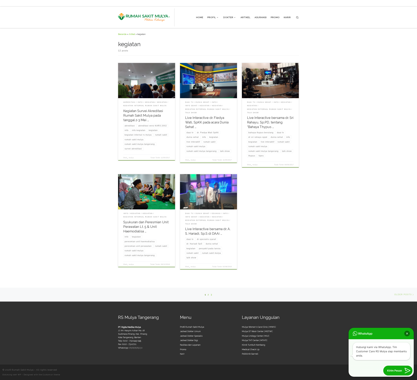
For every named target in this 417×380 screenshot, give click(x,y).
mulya (131, 158)
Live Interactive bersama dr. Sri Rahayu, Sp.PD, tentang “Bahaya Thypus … (270, 122)
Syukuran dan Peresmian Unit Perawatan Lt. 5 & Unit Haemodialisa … (146, 226)
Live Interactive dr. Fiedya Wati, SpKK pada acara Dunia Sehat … (207, 122)
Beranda (122, 34)
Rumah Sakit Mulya (23, 370)
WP (19, 374)
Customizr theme (51, 374)
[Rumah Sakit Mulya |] (146, 17)
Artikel (132, 34)
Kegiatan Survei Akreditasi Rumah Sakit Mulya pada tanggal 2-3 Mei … (143, 115)
